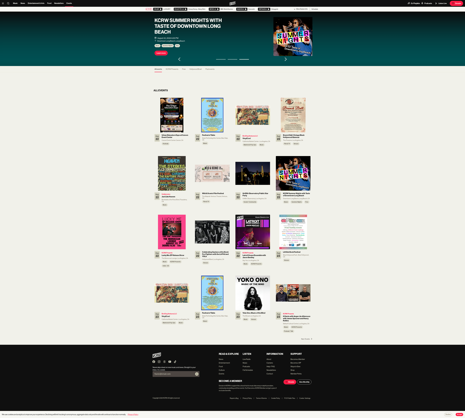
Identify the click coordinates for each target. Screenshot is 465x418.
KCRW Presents (168, 44)
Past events (209, 69)
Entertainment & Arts (36, 3)
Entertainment (224, 363)
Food (49, 3)
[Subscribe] (196, 374)
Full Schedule (248, 370)
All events (158, 69)
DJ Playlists (415, 3)
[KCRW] (157, 357)
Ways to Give (295, 366)
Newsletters (59, 3)
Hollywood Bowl (196, 69)
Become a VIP (296, 363)
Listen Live (442, 3)
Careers (270, 363)
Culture (222, 370)
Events (69, 3)
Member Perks (296, 374)
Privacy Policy (246, 398)
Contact (270, 374)
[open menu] (3, 3)
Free (184, 69)
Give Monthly (304, 382)
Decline (448, 414)
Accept (459, 414)
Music (15, 3)
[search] (9, 3)
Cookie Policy (274, 398)
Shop (292, 370)
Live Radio (247, 359)
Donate (458, 3)
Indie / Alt (179, 44)
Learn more (161, 52)
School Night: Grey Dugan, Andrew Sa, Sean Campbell (189, 28)
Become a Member (298, 359)
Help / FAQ (271, 366)
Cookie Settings (304, 398)
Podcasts (428, 3)
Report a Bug (234, 398)
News (23, 3)
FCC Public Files (288, 398)
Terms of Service (260, 398)
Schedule (315, 9)
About (269, 359)
